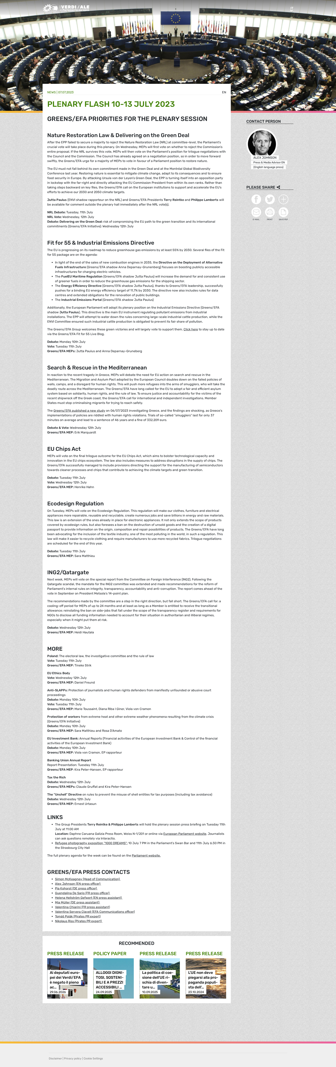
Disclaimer (55, 1058)
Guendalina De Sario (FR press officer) (82, 893)
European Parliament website (184, 834)
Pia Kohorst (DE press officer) (76, 888)
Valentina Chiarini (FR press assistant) (82, 907)
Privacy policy (72, 1058)
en (224, 92)
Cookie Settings (93, 1058)
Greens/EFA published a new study (79, 410)
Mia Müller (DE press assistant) (77, 902)
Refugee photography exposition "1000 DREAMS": (91, 843)
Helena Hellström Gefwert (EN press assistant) (88, 898)
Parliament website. (146, 855)
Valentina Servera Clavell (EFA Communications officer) (95, 912)
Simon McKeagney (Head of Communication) (88, 879)
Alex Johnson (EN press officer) (78, 884)
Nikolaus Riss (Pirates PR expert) (78, 921)
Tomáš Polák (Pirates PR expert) (78, 916)
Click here (191, 329)
